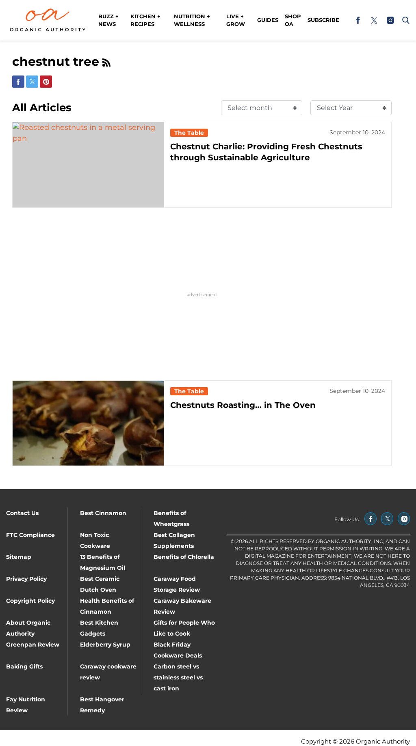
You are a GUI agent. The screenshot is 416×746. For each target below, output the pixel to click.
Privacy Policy (26, 578)
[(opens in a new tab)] (358, 20)
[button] (404, 20)
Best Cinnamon (103, 513)
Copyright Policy (30, 600)
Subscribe (323, 20)
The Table (189, 132)
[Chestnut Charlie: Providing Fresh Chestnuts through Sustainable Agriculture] (88, 164)
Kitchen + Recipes (145, 20)
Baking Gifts (24, 666)
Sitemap (18, 557)
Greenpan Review (32, 644)
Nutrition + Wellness (192, 20)
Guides (267, 20)
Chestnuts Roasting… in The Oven (243, 405)
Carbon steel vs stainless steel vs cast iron (178, 677)
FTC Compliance (30, 535)
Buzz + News (108, 20)
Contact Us (22, 513)
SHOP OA (293, 20)
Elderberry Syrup (105, 644)
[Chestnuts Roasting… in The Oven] (88, 423)
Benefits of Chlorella (184, 557)
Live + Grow (235, 20)
